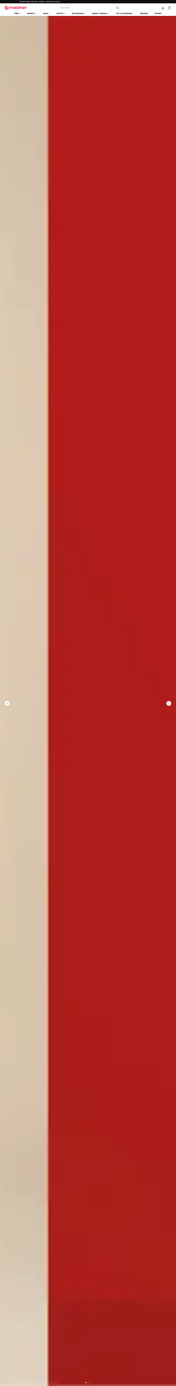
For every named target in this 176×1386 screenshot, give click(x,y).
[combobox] (89, 7)
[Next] (168, 703)
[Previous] (7, 703)
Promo (158, 13)
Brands (144, 13)
